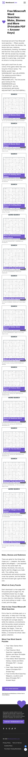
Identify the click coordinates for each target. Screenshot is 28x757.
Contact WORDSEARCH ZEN (13, 721)
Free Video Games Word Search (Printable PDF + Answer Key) (14, 669)
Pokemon (17, 630)
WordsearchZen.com (14, 739)
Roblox (4, 633)
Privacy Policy (7, 743)
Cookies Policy (8, 745)
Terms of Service (17, 743)
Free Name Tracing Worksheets (12, 749)
